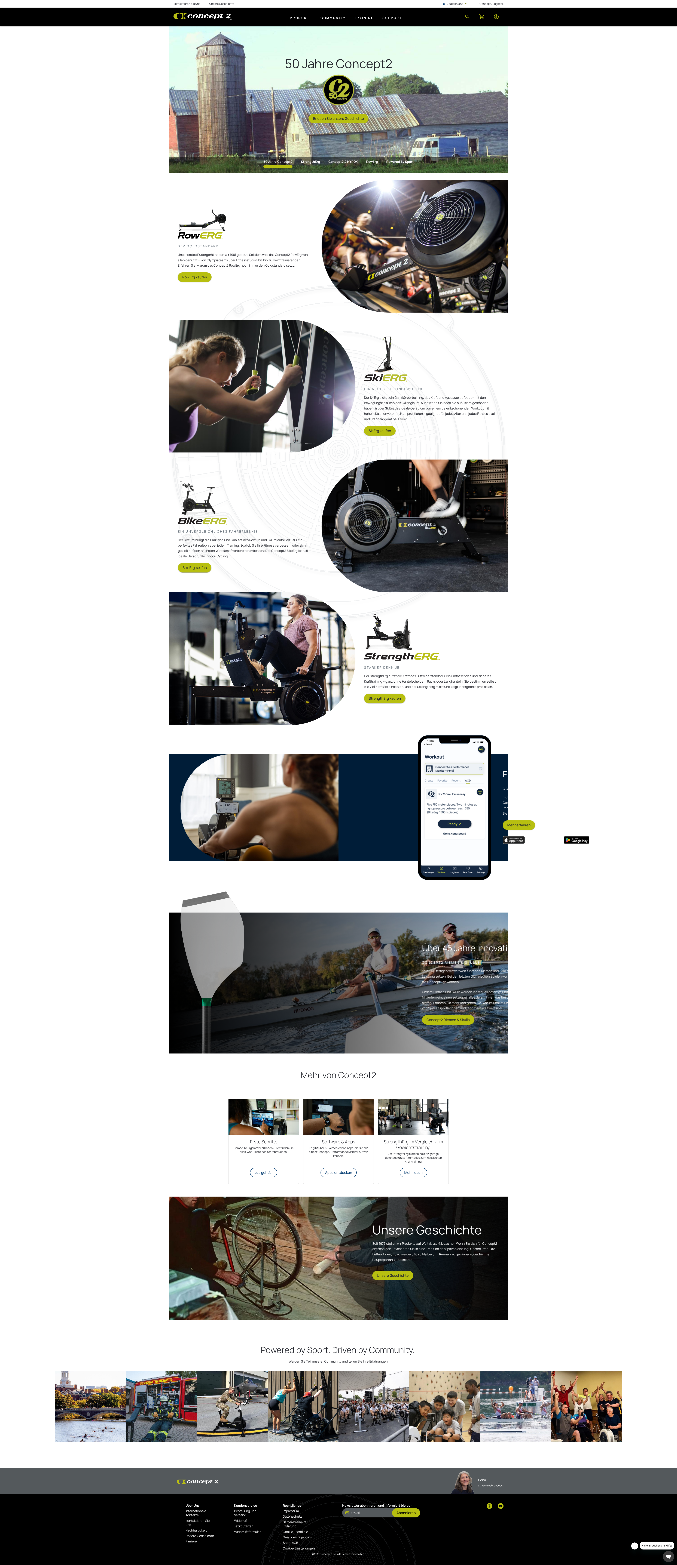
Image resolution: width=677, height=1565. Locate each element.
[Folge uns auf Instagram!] (489, 1506)
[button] (90, 1406)
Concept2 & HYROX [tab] (343, 161)
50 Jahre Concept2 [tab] (277, 161)
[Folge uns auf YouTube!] (501, 1506)
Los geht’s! (264, 1172)
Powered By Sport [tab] (400, 161)
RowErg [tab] (372, 161)
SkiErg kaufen (380, 430)
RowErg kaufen (194, 277)
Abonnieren (406, 1512)
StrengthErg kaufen (385, 698)
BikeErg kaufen (194, 567)
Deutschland (455, 4)
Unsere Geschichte (393, 1275)
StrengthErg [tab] (310, 161)
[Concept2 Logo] (202, 16)
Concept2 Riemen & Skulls (281, 1019)
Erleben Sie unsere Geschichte (338, 118)
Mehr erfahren (403, 825)
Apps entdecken (338, 1172)
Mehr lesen (413, 1172)
